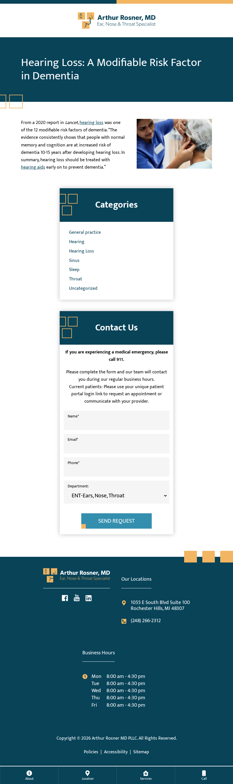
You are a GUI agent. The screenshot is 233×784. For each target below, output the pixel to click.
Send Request (116, 521)
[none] (29, 775)
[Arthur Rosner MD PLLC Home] (116, 19)
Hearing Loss (81, 251)
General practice (85, 232)
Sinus (74, 260)
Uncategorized (83, 288)
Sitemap (141, 752)
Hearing (76, 242)
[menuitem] (29, 775)
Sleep (74, 270)
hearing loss (91, 123)
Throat (75, 279)
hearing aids (33, 167)
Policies (91, 752)
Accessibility (116, 752)
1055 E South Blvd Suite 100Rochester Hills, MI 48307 (160, 606)
